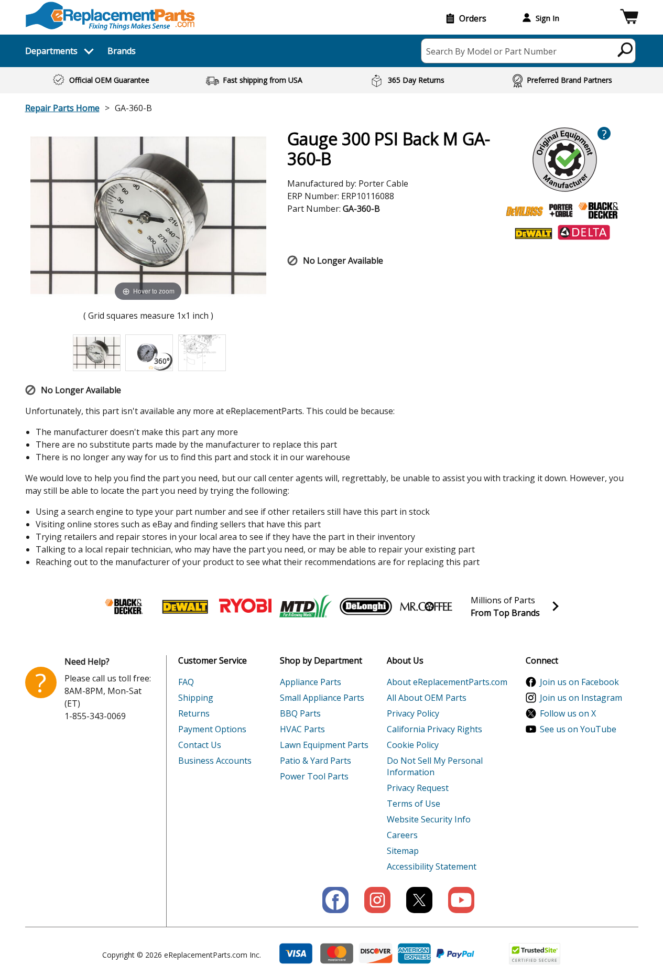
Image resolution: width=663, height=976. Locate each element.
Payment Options (212, 729)
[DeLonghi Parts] (366, 606)
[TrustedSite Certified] (534, 953)
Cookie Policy (413, 745)
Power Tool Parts (314, 776)
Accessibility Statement (431, 866)
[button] (629, 18)
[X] (419, 900)
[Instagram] (377, 900)
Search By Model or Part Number (491, 51)
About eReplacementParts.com (447, 682)
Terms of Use (413, 803)
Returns (194, 713)
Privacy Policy (413, 713)
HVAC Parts (302, 729)
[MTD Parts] (305, 606)
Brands (121, 51)
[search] (625, 49)
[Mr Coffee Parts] (426, 606)
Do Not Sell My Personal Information (435, 766)
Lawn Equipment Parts (324, 745)
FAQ (186, 682)
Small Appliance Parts (322, 697)
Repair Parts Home (62, 108)
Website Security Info (429, 819)
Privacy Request (418, 788)
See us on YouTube (578, 729)
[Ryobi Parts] (245, 606)
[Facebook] (335, 900)
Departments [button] (51, 51)
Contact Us (199, 745)
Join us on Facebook (579, 682)
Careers (402, 835)
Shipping (195, 697)
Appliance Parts (310, 682)
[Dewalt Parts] (185, 606)
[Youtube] (461, 900)
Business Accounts (215, 760)
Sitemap (403, 850)
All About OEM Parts (426, 697)
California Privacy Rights (434, 729)
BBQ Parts (300, 713)
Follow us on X (568, 713)
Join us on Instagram (581, 697)
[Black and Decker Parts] (125, 606)
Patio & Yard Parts (315, 760)
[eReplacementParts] (110, 16)
